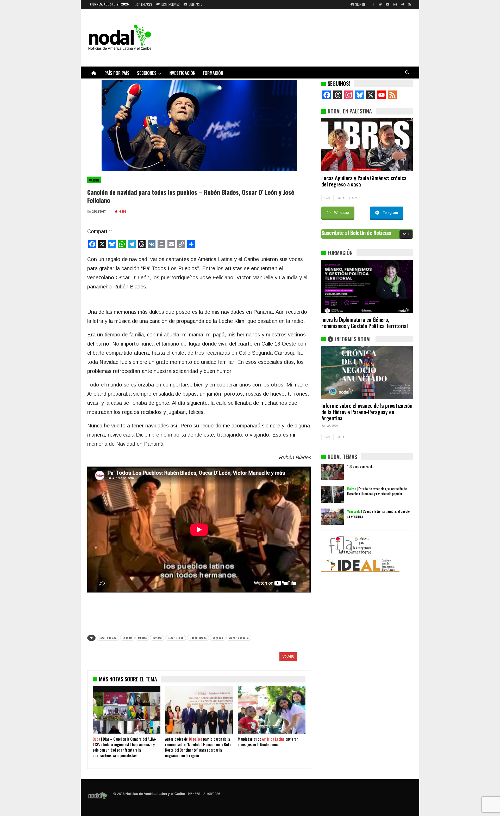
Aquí (406, 233)
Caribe (94, 180)
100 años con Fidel (359, 466)
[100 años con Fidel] (332, 472)
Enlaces (146, 4)
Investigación (181, 73)
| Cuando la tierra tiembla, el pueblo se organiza (378, 513)
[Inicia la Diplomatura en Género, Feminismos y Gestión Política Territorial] (367, 286)
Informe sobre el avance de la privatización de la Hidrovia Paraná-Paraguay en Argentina (366, 411)
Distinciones (170, 4)
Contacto (196, 4)
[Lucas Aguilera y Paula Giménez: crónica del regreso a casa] (367, 144)
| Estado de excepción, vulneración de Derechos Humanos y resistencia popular (377, 491)
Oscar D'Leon (176, 638)
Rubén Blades (198, 638)
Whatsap (341, 212)
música (142, 638)
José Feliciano (108, 638)
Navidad (157, 638)
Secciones (147, 73)
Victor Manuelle (239, 638)
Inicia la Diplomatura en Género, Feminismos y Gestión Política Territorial (364, 322)
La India (127, 638)
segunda (218, 638)
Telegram (390, 212)
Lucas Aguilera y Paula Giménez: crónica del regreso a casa (364, 181)
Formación (213, 73)
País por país (116, 73)
